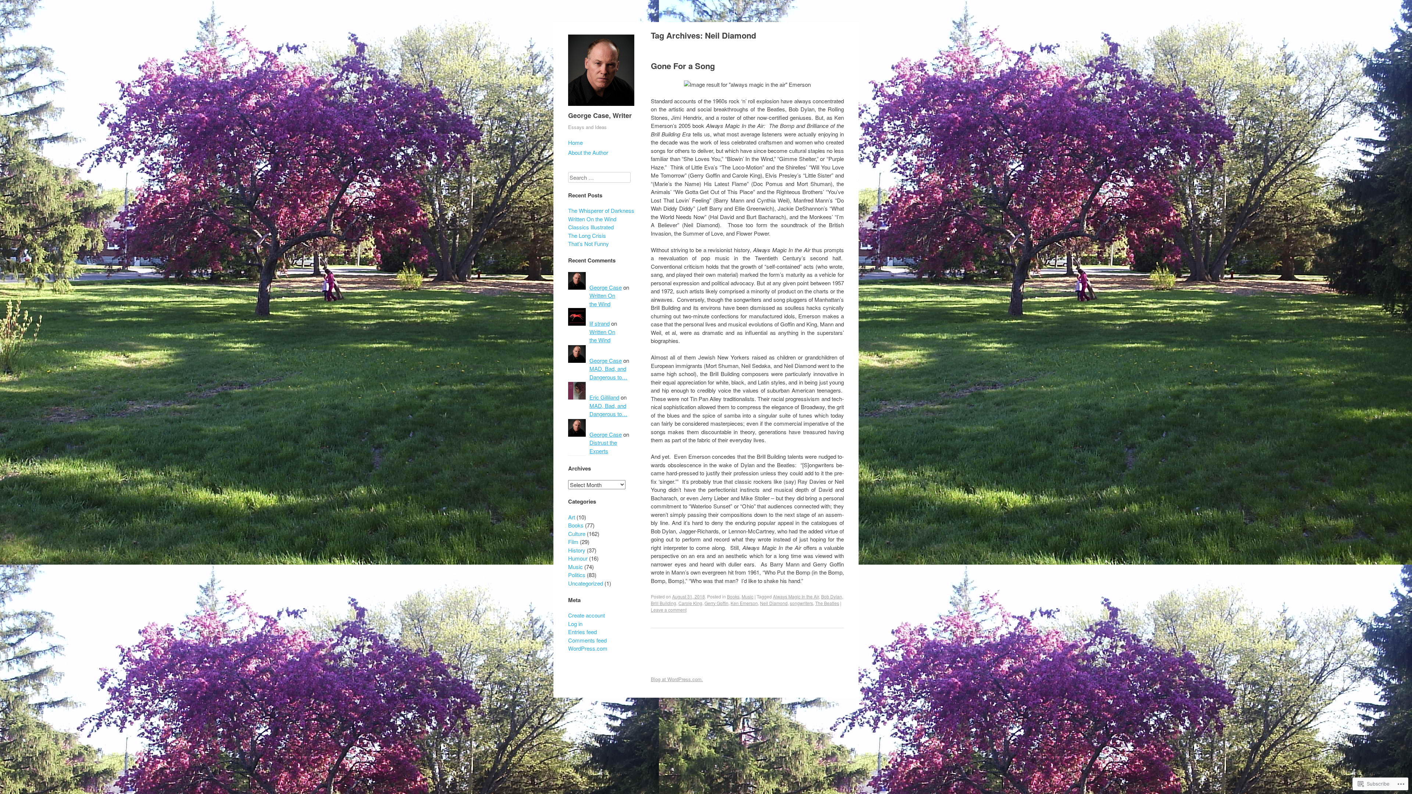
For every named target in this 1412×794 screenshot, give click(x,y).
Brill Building (663, 603)
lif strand (599, 323)
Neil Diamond (774, 603)
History (576, 550)
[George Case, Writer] (601, 107)
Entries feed (582, 632)
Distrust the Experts (603, 447)
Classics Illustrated (591, 227)
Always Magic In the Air (796, 596)
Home (575, 142)
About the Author (588, 152)
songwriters (801, 603)
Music (747, 596)
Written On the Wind (592, 219)
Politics (576, 575)
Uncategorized (585, 583)
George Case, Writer (600, 115)
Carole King (690, 603)
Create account (586, 615)
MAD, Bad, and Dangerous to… (608, 373)
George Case (605, 287)
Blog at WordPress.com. (677, 679)
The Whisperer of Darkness (601, 210)
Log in (575, 623)
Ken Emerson (744, 603)
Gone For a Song (683, 66)
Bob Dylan (831, 596)
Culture (576, 533)
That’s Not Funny (588, 243)
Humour (578, 558)
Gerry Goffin (716, 603)
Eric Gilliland (604, 397)
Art (571, 517)
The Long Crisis (587, 235)
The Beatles (827, 603)
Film (573, 542)
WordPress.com (587, 648)
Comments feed (587, 640)
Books (733, 596)
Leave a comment (669, 610)
